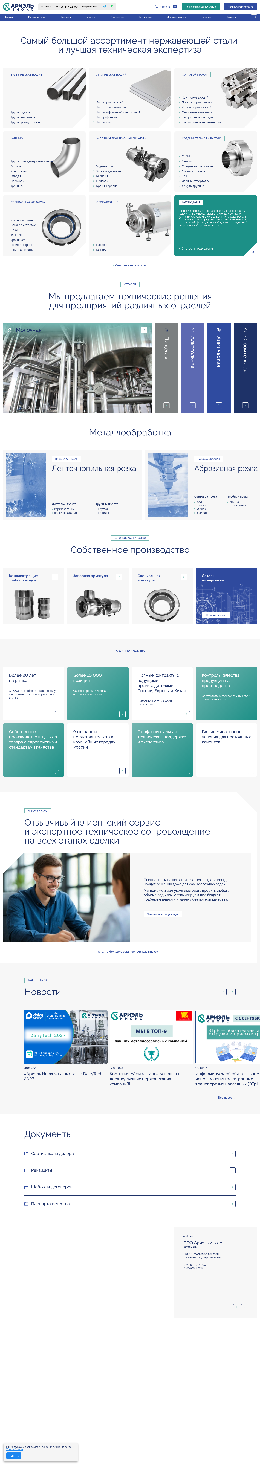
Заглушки (17, 166)
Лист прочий (104, 122)
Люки (14, 230)
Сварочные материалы (197, 112)
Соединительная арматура (201, 138)
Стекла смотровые (23, 225)
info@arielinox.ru (90, 6)
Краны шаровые (106, 186)
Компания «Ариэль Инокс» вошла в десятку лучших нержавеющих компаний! (145, 1079)
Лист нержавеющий (111, 74)
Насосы (101, 245)
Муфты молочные (193, 171)
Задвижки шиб (105, 166)
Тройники (17, 186)
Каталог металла (37, 17)
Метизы (187, 161)
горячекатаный (64, 509)
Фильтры (16, 235)
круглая (103, 509)
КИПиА (101, 249)
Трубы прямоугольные (25, 122)
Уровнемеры (19, 240)
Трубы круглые (20, 112)
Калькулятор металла (240, 6)
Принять (14, 1455)
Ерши (185, 176)
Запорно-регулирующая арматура (121, 138)
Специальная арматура (28, 202)
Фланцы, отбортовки (195, 181)
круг (200, 501)
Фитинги (17, 138)
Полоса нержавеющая (197, 102)
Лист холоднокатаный (111, 107)
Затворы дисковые (108, 171)
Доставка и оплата (177, 17)
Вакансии (207, 17)
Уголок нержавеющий (196, 107)
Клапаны (102, 176)
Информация (117, 17)
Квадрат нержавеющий (197, 117)
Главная (9, 17)
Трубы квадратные (23, 117)
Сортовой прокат (194, 74)
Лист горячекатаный (109, 102)
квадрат (202, 512)
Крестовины (19, 171)
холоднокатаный (65, 512)
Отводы (16, 176)
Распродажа (145, 17)
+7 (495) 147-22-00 (67, 6)
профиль (103, 512)
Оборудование (107, 202)
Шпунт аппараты (22, 249)
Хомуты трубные (193, 186)
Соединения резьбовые (197, 166)
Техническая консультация (200, 6)
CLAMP (187, 156)
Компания (66, 17)
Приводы (102, 181)
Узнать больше (14, 1449)
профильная (238, 505)
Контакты (232, 17)
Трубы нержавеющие (26, 74)
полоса (201, 505)
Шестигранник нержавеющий (201, 122)
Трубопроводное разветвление (32, 161)
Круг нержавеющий (195, 97)
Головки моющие (22, 220)
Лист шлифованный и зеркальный (118, 112)
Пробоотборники (22, 245)
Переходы (17, 181)
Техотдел (90, 17)
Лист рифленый (106, 117)
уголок (201, 509)
